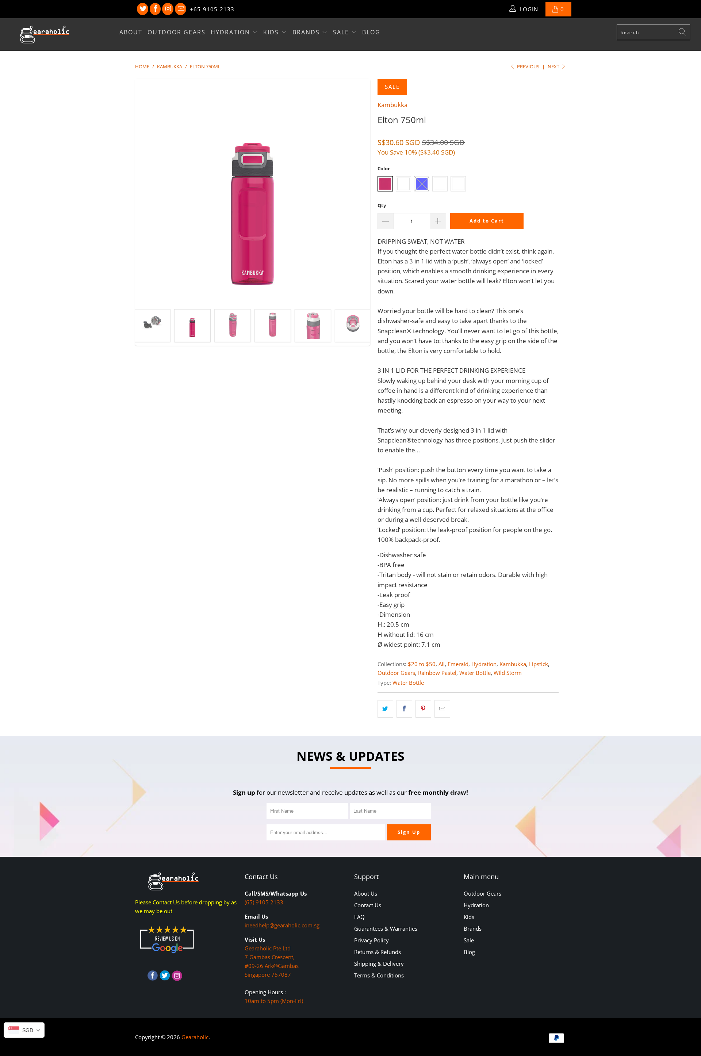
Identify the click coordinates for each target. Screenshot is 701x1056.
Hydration (231, 32)
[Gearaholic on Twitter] (142, 9)
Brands (307, 32)
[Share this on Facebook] (404, 708)
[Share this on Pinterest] (423, 708)
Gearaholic (194, 1037)
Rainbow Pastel (437, 672)
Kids (272, 32)
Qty (382, 205)
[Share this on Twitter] (385, 708)
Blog (371, 32)
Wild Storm (508, 672)
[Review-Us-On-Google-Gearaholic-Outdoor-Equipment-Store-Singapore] (167, 954)
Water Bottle (475, 672)
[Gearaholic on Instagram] (168, 9)
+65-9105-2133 (212, 9)
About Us (365, 893)
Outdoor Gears (177, 32)
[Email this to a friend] (442, 708)
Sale (342, 32)
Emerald (458, 664)
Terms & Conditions (379, 975)
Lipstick (538, 664)
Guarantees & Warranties (385, 928)
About (130, 32)
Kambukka (392, 104)
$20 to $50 (422, 664)
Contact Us (367, 905)
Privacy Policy (371, 940)
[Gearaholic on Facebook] (155, 9)
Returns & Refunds (377, 952)
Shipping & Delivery (379, 963)
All (441, 664)
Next (554, 66)
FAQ (359, 916)
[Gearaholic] (59, 34)
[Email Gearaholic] (180, 9)
